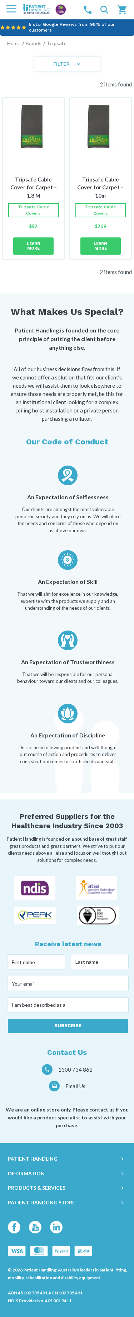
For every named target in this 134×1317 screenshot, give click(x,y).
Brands (33, 43)
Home (13, 43)
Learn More (33, 246)
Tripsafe (56, 43)
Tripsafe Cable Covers (33, 210)
